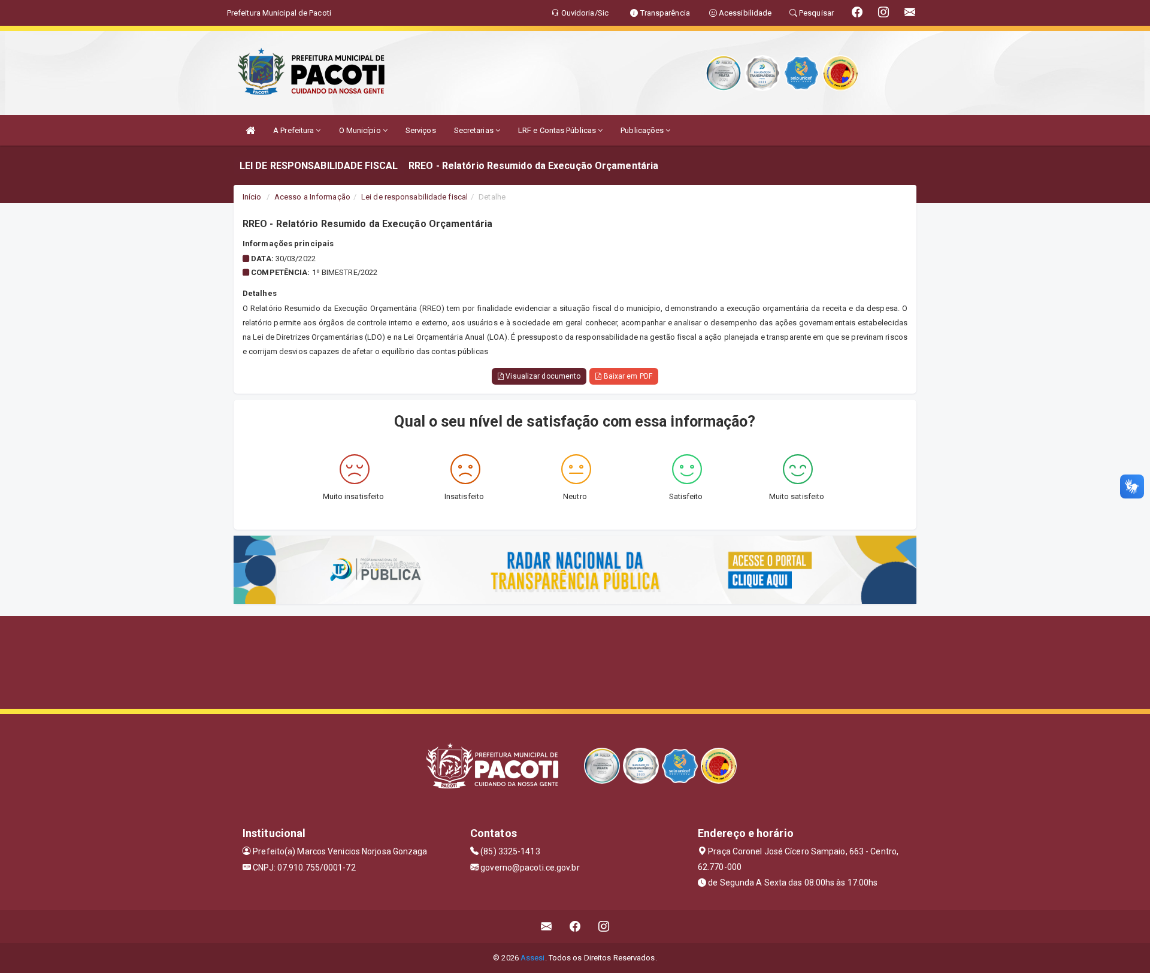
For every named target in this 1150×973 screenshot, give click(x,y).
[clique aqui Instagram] (604, 926)
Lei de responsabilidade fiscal (414, 196)
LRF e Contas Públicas (558, 130)
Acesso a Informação (312, 196)
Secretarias (474, 130)
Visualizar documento (542, 376)
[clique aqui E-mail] (546, 926)
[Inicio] (250, 130)
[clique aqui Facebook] (575, 926)
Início (252, 196)
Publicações (643, 130)
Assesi (532, 957)
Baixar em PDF (626, 376)
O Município (361, 130)
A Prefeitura (294, 130)
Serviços (420, 130)
